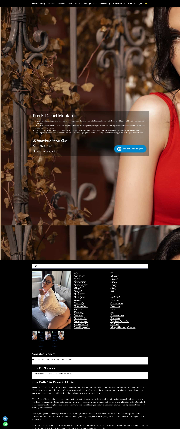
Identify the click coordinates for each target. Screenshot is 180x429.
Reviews (61, 3)
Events (78, 3)
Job (140, 3)
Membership (105, 3)
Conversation (119, 3)
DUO (70, 3)
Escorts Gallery (38, 3)
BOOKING (132, 3)
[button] (90, 3)
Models (51, 3)
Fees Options (89, 3)
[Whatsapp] (5, 424)
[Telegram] (5, 418)
